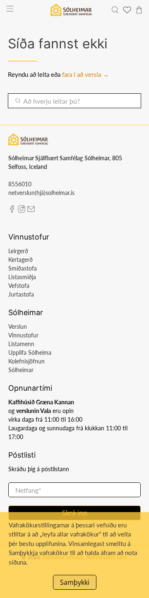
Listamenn (21, 343)
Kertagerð (20, 259)
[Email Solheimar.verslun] (31, 210)
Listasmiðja (22, 276)
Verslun (17, 326)
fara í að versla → (85, 74)
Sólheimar (21, 369)
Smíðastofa (22, 268)
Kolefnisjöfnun (26, 361)
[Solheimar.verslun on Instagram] (21, 210)
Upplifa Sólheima (29, 352)
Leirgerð (18, 250)
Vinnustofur (23, 335)
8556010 (19, 183)
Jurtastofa (21, 294)
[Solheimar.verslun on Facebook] (12, 210)
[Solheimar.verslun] (71, 10)
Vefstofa (18, 285)
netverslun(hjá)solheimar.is (41, 192)
